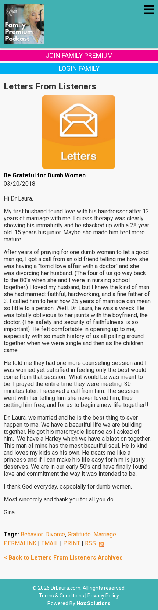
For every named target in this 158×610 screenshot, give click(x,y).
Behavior (32, 534)
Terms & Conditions (61, 596)
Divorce (55, 534)
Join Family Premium (79, 55)
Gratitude (79, 534)
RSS (90, 543)
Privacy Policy (103, 596)
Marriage (104, 534)
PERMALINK (20, 543)
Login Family (79, 68)
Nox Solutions (93, 603)
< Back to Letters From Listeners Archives (63, 557)
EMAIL (49, 543)
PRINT (71, 543)
